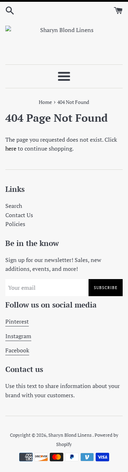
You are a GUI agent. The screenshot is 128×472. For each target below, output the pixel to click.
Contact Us (19, 215)
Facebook (17, 350)
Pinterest (17, 321)
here (10, 148)
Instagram (18, 336)
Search (13, 206)
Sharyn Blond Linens (70, 435)
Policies (15, 224)
